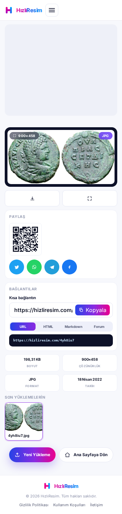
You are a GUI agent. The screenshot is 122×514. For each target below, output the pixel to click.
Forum (99, 327)
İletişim (96, 504)
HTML (48, 327)
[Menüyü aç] (51, 10)
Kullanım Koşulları (69, 504)
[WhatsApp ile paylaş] (34, 267)
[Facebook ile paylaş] (69, 267)
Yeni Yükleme (36, 454)
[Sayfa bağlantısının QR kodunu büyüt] (25, 239)
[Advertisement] (61, 70)
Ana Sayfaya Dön (90, 454)
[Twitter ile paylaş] (16, 267)
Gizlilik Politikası (33, 504)
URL (23, 327)
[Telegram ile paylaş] (51, 267)
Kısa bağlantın (22, 297)
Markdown (73, 327)
